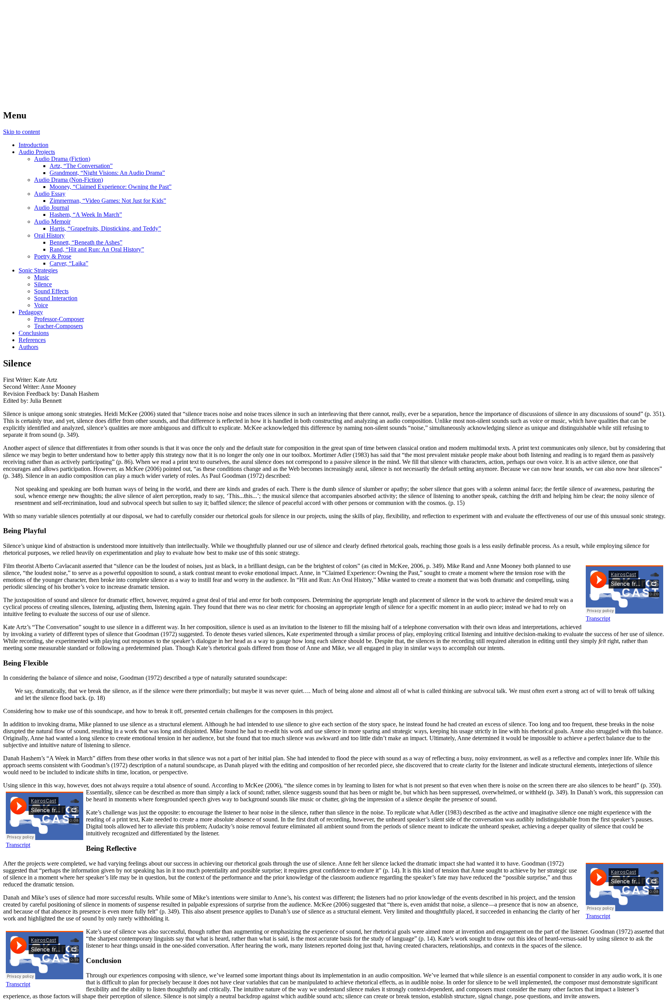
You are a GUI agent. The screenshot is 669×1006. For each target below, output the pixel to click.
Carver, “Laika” (69, 263)
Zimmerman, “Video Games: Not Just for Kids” (108, 200)
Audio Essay (49, 193)
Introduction (33, 145)
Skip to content (21, 131)
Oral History (49, 235)
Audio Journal (51, 207)
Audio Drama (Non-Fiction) (68, 179)
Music (41, 277)
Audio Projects (37, 152)
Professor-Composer (59, 319)
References (32, 340)
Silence (43, 284)
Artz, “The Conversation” (81, 166)
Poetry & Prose (52, 256)
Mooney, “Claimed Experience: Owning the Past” (111, 186)
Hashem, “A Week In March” (86, 214)
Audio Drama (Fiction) (62, 159)
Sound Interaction (55, 298)
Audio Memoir (52, 221)
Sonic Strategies (38, 270)
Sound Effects (51, 291)
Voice (41, 305)
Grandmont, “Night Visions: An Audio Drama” (107, 172)
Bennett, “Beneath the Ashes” (86, 242)
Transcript (598, 618)
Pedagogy (31, 312)
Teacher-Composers (58, 326)
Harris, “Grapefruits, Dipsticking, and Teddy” (105, 228)
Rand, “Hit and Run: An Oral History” (97, 249)
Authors (28, 347)
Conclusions (34, 333)
